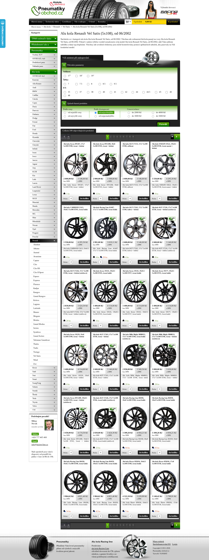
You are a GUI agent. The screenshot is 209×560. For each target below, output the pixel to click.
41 (115, 92)
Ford (34, 130)
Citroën (35, 99)
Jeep (34, 168)
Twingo (36, 352)
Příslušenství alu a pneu (40, 45)
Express (36, 280)
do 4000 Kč (161, 112)
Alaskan (36, 244)
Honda (34, 133)
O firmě (92, 22)
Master (36, 312)
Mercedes (35, 210)
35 (69, 92)
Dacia (34, 107)
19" (92, 76)
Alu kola (36, 72)
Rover (34, 368)
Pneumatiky (37, 50)
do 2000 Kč (137, 112)
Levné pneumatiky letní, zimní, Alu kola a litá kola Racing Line (52, 9)
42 (126, 92)
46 (171, 92)
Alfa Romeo (36, 84)
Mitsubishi (36, 221)
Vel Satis (37, 356)
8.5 (104, 84)
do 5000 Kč (161, 116)
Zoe (35, 364)
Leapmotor (36, 191)
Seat (33, 375)
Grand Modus (39, 324)
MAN (34, 198)
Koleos (36, 300)
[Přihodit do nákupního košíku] (84, 198)
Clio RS (36, 268)
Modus (36, 320)
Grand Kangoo (39, 296)
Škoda (34, 394)
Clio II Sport (38, 272)
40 (104, 92)
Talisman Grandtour (41, 340)
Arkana (36, 248)
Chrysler (35, 145)
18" (81, 76)
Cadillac (35, 95)
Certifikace (66, 22)
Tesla (34, 398)
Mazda (34, 206)
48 (69, 95)
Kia (33, 175)
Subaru (35, 387)
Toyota (34, 402)
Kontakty (102, 22)
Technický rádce (52, 22)
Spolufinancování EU (162, 544)
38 (92, 92)
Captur (36, 260)
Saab (34, 372)
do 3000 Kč (137, 116)
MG (33, 214)
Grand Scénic (38, 336)
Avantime (37, 256)
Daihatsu (35, 114)
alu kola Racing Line (100, 548)
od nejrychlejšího (106, 112)
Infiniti (34, 149)
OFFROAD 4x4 (38, 76)
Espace (36, 276)
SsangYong (36, 383)
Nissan (34, 225)
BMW (34, 91)
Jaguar (34, 164)
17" (69, 76)
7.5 (81, 84)
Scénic (36, 328)
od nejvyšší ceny (75, 116)
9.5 (115, 84)
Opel (34, 229)
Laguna (36, 304)
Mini (34, 218)
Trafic (35, 348)
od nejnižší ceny (75, 112)
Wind (35, 360)
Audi (34, 87)
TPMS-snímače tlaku (41, 38)
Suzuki (34, 391)
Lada (34, 179)
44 (137, 92)
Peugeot (35, 233)
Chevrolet (35, 141)
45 (160, 92)
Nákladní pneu (37, 66)
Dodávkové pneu (38, 62)
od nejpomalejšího (106, 116)
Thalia (36, 344)
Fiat (33, 126)
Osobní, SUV (37, 55)
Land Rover (36, 187)
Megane (36, 316)
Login (174, 544)
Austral (36, 252)
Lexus (34, 195)
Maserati (35, 202)
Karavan (35, 80)
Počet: (65, 199)
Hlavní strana (36, 27)
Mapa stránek (158, 541)
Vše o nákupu (80, 22)
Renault (35, 241)
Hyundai (35, 137)
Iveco (34, 156)
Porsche (35, 237)
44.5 (148, 92)
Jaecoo (34, 160)
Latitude (36, 308)
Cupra (34, 103)
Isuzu (34, 153)
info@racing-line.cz (40, 444)
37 (81, 92)
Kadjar (36, 288)
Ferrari (34, 122)
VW (33, 410)
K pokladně (173, 22)
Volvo (34, 406)
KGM (34, 172)
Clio (35, 264)
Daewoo (35, 110)
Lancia (34, 183)
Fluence (36, 284)
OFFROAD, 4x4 (38, 59)
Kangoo (36, 292)
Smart (34, 379)
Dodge (34, 118)
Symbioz (37, 332)
